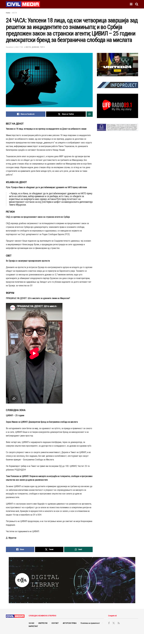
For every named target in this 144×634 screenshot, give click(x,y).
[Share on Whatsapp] (89, 114)
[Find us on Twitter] (113, 623)
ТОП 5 (42, 47)
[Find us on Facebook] (109, 623)
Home (8, 13)
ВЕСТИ (14, 13)
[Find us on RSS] (119, 623)
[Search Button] (136, 4)
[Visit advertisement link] (117, 64)
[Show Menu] (131, 4)
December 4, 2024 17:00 (14, 47)
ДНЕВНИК (35, 47)
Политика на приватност (90, 623)
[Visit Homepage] (23, 4)
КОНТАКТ (55, 623)
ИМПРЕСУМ (42, 623)
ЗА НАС (31, 623)
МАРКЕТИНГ (33, 626)
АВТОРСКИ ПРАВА (69, 623)
